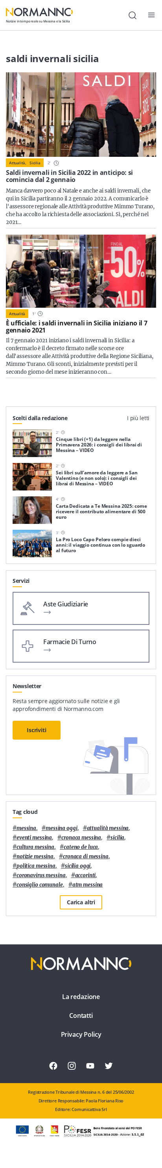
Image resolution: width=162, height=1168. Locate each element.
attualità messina (108, 828)
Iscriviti (36, 730)
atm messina (87, 885)
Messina (26, 828)
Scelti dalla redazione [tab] (40, 418)
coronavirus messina (41, 875)
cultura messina (35, 847)
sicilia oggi (77, 866)
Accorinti (85, 875)
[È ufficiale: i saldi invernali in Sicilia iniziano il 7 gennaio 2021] (81, 271)
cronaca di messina (86, 856)
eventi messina (34, 837)
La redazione (81, 996)
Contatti (81, 1015)
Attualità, (17, 162)
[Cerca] (132, 15)
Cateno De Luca (81, 847)
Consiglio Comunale (40, 885)
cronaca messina (81, 837)
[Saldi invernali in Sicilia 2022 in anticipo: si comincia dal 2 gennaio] (81, 114)
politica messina (36, 866)
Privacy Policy (81, 1034)
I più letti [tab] (138, 418)
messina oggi (61, 828)
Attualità (17, 313)
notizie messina (35, 856)
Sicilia (34, 162)
